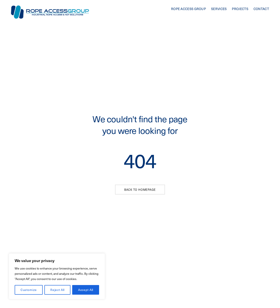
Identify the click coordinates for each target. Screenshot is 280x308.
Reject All (57, 289)
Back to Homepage (140, 189)
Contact (261, 8)
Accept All (85, 289)
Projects (240, 8)
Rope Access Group (188, 8)
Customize (29, 289)
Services (219, 8)
